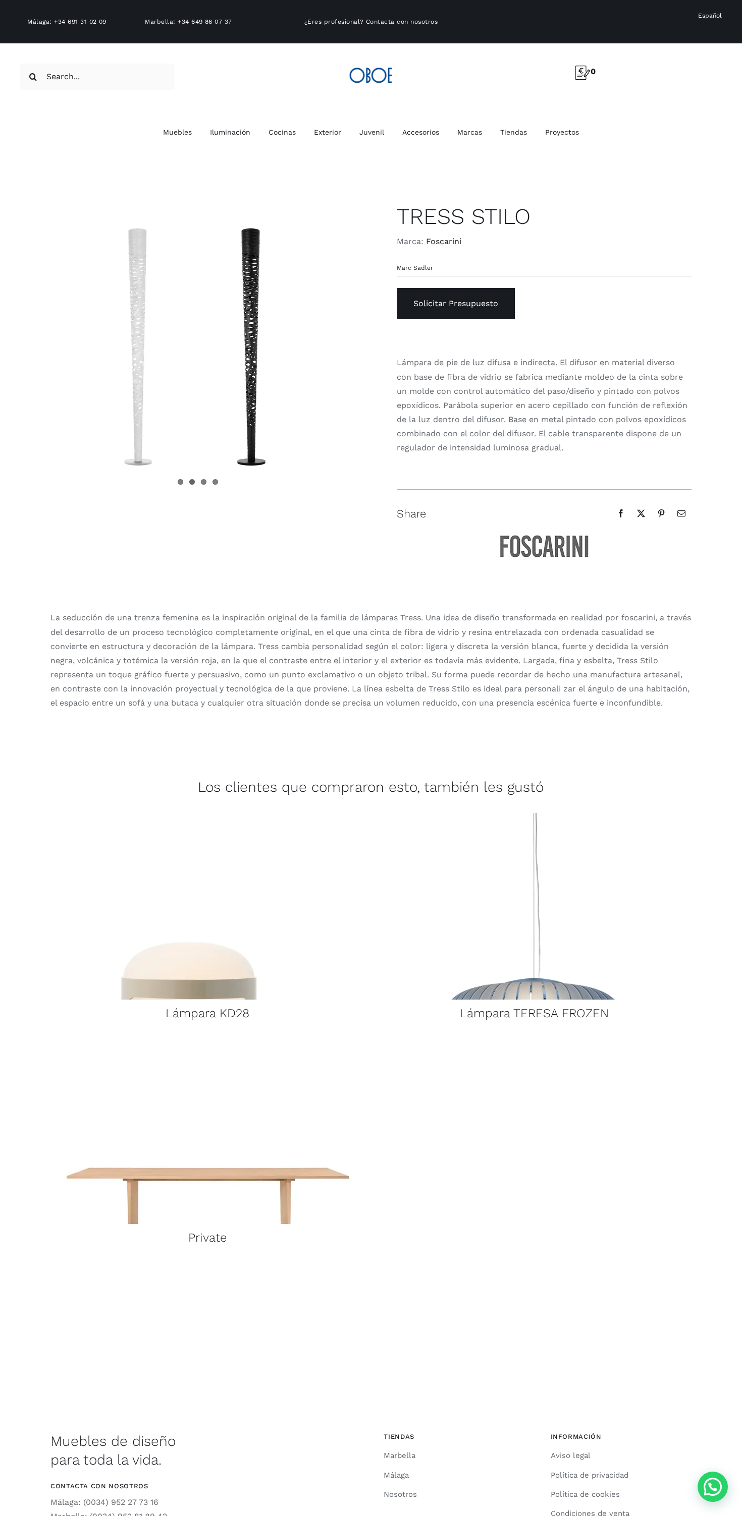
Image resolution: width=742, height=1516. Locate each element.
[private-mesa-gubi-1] (207, 1041)
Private (207, 1238)
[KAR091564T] (534, 817)
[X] (641, 513)
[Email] (681, 513)
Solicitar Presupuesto (455, 303)
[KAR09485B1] (207, 817)
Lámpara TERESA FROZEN (534, 1013)
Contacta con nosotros (402, 21)
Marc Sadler (415, 267)
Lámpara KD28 (207, 1013)
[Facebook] (621, 513)
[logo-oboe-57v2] (370, 66)
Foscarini (443, 241)
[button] (713, 1487)
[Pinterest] (661, 513)
